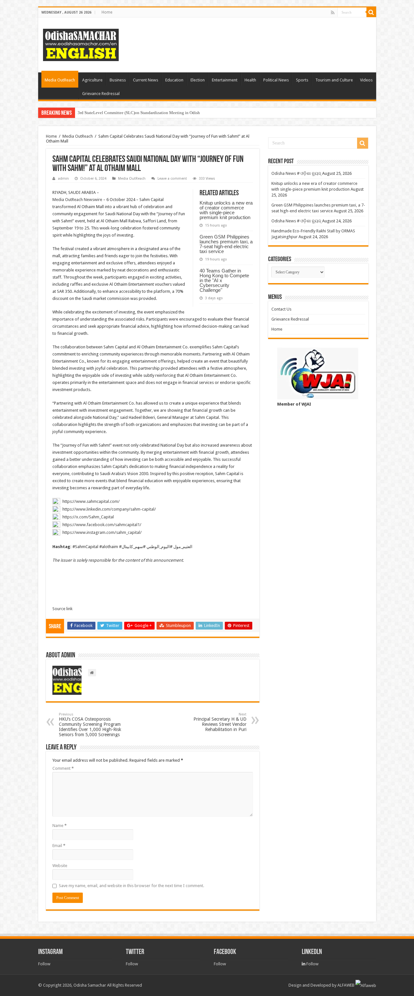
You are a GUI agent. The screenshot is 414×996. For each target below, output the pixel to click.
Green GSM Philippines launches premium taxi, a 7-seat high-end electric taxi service (226, 244)
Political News (276, 80)
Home (107, 12)
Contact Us (281, 309)
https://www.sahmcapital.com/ (91, 501)
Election (198, 80)
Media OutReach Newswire (77, 199)
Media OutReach (60, 80)
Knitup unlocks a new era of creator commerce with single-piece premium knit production (226, 210)
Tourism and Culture (334, 80)
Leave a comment (172, 178)
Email (58, 845)
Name (59, 825)
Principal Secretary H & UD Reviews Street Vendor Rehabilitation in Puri (219, 722)
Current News (145, 80)
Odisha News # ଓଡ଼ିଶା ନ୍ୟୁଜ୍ (296, 173)
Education (174, 80)
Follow (44, 963)
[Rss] (332, 12)
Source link (62, 608)
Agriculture (92, 80)
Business (118, 80)
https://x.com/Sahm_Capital (88, 516)
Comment (63, 768)
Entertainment (224, 80)
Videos (366, 80)
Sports (302, 80)
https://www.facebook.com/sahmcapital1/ (101, 524)
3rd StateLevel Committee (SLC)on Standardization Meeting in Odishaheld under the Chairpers (161, 112)
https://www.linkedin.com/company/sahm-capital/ (109, 509)
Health (250, 80)
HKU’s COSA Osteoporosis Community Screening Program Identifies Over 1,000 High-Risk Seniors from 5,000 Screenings (90, 724)
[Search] (371, 12)
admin (63, 178)
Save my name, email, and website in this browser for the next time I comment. (131, 885)
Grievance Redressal (101, 93)
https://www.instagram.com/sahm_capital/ (102, 532)
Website (59, 865)
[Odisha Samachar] (81, 43)
